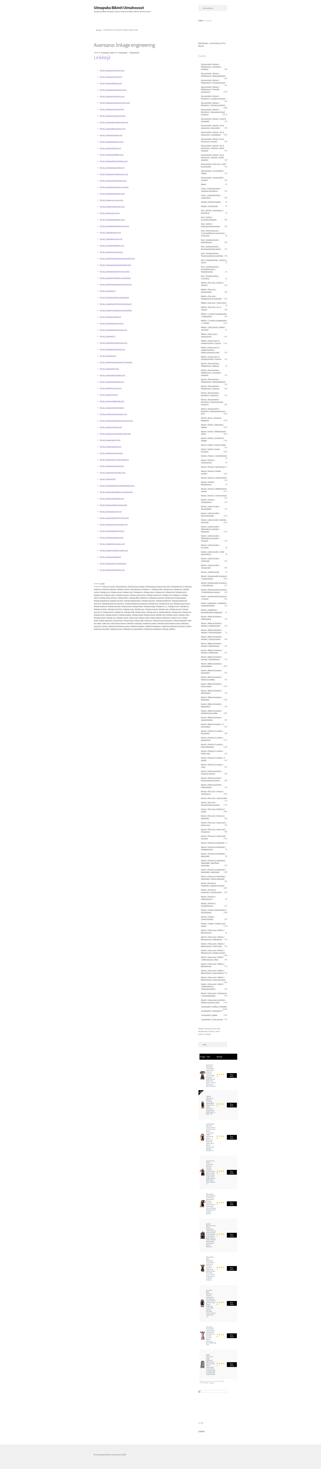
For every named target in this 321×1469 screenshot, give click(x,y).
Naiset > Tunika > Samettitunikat (208, 918)
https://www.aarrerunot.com (112, 70)
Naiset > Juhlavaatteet (210, 572)
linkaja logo (139, 620)
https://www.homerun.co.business (114, 297)
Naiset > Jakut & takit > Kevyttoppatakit (210, 514)
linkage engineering (101, 600)
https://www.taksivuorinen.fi (112, 531)
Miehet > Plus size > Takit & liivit (213, 303)
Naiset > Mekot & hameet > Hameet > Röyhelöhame (211, 658)
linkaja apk (133, 618)
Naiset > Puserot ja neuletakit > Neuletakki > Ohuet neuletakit (213, 877)
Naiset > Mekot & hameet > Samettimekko (211, 718)
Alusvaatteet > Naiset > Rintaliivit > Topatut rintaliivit (213, 104)
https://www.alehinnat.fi (110, 148)
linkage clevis (149, 592)
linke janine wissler (118, 623)
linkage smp (176, 612)
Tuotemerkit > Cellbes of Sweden (214, 1006)
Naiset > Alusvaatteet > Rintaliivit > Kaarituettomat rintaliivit (212, 402)
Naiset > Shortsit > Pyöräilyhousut (208, 904)
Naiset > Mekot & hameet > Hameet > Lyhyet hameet (211, 637)
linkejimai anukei (149, 623)
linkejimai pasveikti (101, 629)
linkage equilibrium (163, 600)
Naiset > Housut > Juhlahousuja (208, 461)
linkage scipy (163, 609)
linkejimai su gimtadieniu (133, 629)
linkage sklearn (165, 612)
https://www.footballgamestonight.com (117, 258)
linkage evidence (100, 606)
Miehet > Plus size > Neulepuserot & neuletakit (211, 297)
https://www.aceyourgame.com (113, 90)
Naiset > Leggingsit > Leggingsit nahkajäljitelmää (213, 604)
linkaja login (128, 620)
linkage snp (186, 612)
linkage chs (138, 592)
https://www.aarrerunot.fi (111, 76)
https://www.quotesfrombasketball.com (117, 485)
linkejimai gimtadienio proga (168, 623)
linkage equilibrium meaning (136, 603)
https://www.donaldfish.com (112, 245)
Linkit (102, 583)
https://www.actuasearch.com (113, 115)
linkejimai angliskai (134, 623)
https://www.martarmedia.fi (112, 407)
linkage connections (138, 595)
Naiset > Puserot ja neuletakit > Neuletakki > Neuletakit (213, 870)
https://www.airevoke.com (111, 135)
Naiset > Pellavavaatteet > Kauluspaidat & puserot (211, 779)
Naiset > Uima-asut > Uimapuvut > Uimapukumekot (214, 994)
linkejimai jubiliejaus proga (118, 626)
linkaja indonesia (105, 620)
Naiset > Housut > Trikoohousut (208, 500)
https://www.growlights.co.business (115, 278)
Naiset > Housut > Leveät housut (214, 478)
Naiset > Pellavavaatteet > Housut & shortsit (211, 772)
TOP (200, 1092)
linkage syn (111, 618)
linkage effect (123, 598)
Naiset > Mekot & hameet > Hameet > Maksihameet (211, 644)
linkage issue (129, 609)
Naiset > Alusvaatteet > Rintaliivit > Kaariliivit (210, 394)
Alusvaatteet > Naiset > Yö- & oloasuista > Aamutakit (212, 126)
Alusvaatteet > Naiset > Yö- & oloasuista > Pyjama (212, 140)
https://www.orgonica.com (111, 453)
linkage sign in (152, 612)
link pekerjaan (135, 589)
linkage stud (161, 615)
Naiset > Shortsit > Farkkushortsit (208, 897)
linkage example (114, 606)
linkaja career (144, 618)
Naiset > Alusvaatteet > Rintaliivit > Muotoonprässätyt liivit (213, 411)
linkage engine (180, 598)
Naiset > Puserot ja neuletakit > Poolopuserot (211, 891)
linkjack (165, 629)
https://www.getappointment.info (115, 271)
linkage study (183, 615)
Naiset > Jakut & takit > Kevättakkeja (210, 507)
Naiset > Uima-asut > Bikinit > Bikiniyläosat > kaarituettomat (213, 978)
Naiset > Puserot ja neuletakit (212, 843)
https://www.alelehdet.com (111, 154)
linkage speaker (125, 615)
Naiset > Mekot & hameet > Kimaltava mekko (211, 678)
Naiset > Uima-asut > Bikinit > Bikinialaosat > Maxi (212, 958)
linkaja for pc (176, 618)
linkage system (122, 618)
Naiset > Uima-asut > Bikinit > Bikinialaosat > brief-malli (213, 944)
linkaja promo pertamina (163, 620)
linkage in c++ (161, 606)
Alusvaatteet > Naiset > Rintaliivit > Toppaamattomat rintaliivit (213, 112)
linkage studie (172, 615)
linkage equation (148, 600)
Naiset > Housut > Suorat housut (214, 495)
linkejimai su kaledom (152, 629)
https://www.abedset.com (111, 83)
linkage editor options (108, 598)
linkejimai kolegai (137, 626)
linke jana (106, 623)
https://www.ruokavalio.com (112, 498)
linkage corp (167, 595)
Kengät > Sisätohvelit (209, 206)
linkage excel (126, 606)
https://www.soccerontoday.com (114, 524)
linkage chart (128, 592)
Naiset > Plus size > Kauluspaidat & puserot (210, 803)
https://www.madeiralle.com (112, 401)
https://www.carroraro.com (111, 200)
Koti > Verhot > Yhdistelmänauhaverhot (210, 225)
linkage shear (140, 612)
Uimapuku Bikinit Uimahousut (119, 7)
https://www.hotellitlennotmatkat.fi (116, 304)
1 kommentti (134, 52)
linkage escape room (182, 603)
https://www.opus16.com (110, 446)
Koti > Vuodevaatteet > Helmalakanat (210, 241)
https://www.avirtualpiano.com (113, 180)
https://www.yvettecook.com (112, 570)
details (211, 1383)
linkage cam (168, 589)
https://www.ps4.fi (108, 479)
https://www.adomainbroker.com (114, 122)
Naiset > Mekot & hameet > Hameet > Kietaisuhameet (211, 631)
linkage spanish (112, 615)
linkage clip (159, 592)
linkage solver (99, 615)
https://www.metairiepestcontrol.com (116, 420)
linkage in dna (173, 606)
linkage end (169, 598)
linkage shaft (129, 612)
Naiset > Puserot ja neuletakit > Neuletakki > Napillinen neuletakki (213, 863)
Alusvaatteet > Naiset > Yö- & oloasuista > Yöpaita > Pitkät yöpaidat (212, 157)
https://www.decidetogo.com (112, 219)
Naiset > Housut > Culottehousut (214, 456)
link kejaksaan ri (177, 586)
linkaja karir (118, 620)
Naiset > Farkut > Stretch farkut (213, 445)
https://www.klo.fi (107, 336)
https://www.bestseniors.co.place (114, 187)
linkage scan (140, 609)
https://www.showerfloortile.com (114, 518)
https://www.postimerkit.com (113, 472)
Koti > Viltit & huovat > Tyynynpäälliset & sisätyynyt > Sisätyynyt (213, 233)
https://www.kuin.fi (108, 356)
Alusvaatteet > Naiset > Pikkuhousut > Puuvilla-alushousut (210, 89)
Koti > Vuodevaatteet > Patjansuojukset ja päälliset (212, 254)
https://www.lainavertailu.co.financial (116, 362)
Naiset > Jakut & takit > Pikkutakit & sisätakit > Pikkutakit (210, 529)
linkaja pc (148, 620)
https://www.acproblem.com (112, 96)
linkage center (116, 592)
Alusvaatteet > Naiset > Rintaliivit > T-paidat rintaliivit (213, 97)
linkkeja (172, 629)
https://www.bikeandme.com (112, 193)
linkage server (108, 612)
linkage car (178, 589)
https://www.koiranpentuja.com (113, 342)
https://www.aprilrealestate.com (114, 174)
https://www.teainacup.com (112, 537)
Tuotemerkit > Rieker (209, 1015)
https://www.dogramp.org (111, 239)
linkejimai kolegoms (153, 626)
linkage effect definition (138, 598)
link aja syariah (109, 586)
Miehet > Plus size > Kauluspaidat (208, 290)
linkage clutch (181, 592)
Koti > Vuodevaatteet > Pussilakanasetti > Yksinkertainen (210, 269)
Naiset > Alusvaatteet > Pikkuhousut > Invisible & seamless (211, 372)
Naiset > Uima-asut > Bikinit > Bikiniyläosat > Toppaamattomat (212, 986)
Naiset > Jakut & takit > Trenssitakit (210, 566)
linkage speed (137, 615)
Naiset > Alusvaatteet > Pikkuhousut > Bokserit (210, 364)
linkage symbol (100, 618)
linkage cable (157, 589)
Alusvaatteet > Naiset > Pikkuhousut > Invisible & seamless (211, 66)
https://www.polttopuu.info (112, 466)
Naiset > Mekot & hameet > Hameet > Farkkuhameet (211, 624)
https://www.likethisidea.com (112, 375)
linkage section (176, 609)
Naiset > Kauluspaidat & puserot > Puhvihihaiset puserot (214, 590)
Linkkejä (102, 57)
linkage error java (166, 603)
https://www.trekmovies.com (112, 544)
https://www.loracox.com (111, 388)
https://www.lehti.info (109, 368)
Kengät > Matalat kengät (211, 202)
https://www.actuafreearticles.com (115, 102)
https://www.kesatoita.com (111, 323)
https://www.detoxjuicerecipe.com (114, 226)
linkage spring (149, 615)
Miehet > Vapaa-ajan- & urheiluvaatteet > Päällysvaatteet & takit (210, 350)
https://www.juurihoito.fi (110, 317)
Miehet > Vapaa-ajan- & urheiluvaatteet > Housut (211, 341)
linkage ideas (137, 606)
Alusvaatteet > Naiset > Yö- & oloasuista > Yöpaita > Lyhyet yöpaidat (212, 148)
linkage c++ (146, 589)
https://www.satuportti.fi (111, 511)
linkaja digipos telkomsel (160, 618)
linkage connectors (154, 595)
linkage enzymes (116, 600)
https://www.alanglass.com (111, 141)
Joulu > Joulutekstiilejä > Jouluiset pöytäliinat (211, 189)
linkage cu (177, 595)
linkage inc (184, 606)
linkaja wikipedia (180, 620)
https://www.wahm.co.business (113, 563)
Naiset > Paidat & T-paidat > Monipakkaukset (212, 745)
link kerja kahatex (109, 589)
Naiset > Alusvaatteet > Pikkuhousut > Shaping (210, 387)
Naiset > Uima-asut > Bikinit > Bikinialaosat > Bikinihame (213, 938)
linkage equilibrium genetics (113, 603)
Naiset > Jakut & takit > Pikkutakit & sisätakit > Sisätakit (210, 538)
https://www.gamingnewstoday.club (115, 265)
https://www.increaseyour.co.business (116, 310)
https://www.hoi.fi (107, 291)
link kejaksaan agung (136, 586)
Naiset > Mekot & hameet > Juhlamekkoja (211, 664)
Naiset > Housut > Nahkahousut (208, 483)
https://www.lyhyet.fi (109, 394)
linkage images (150, 606)
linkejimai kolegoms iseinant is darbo (176, 626)
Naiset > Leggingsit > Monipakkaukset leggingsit (211, 611)
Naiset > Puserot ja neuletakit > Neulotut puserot (212, 884)
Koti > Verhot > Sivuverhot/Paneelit (209, 218)
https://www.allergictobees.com (114, 161)
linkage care (105, 592)
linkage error (153, 603)
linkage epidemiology (132, 600)
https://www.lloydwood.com (112, 381)
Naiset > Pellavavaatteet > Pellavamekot (211, 786)
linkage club (170, 592)
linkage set (119, 612)
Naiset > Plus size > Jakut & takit (214, 798)
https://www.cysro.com (110, 213)
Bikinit (203, 184)
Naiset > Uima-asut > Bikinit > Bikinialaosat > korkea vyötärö (213, 951)
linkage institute (100, 609)
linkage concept (122, 595)
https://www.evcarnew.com (111, 252)
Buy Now (232, 1075)
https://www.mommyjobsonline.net (115, 433)
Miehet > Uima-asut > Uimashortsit (209, 335)
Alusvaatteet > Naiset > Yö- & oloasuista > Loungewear (212, 133)
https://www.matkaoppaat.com (113, 414)
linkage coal (98, 595)
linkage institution (115, 609)
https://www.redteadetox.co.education (116, 492)
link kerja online (123, 589)
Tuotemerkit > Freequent (210, 1011)
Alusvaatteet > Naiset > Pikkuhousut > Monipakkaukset (213, 74)
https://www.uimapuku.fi (110, 557)
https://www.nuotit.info (110, 440)
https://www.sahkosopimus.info (113, 505)
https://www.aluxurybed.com (112, 167)
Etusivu (99, 30)
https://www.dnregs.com (110, 232)
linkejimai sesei (116, 629)
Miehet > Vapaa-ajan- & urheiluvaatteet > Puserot (211, 358)
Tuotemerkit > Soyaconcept (212, 1019)
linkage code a (109, 595)
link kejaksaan (121, 586)
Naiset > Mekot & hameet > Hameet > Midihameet (211, 651)
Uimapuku (123, 52)
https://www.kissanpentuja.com (113, 330)
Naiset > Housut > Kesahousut (213, 467)
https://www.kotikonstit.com (112, 349)
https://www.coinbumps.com (112, 206)
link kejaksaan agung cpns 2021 (157, 586)
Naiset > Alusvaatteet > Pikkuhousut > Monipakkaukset (213, 380)
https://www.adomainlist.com (113, 128)
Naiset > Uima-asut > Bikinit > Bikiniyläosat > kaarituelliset (213, 971)
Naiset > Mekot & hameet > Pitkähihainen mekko (211, 712)
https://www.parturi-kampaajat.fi (114, 459)
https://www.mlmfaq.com (111, 427)
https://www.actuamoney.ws (112, 109)
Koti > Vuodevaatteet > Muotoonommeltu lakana (211, 247)
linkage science (151, 609)
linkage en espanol (156, 598)
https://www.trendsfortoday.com (114, 550)
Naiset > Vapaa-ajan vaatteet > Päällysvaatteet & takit (213, 1001)
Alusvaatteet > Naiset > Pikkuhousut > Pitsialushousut (213, 81)
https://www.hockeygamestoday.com (116, 284)
